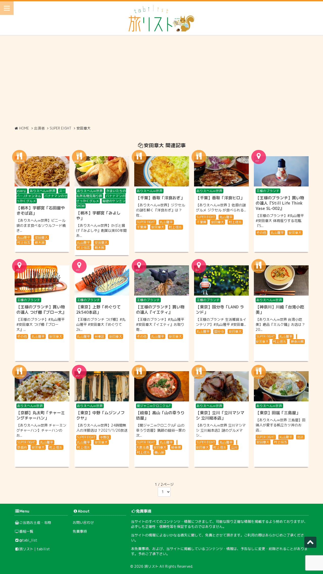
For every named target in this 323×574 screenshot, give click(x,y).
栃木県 (40, 242)
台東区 (99, 336)
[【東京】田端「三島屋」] (281, 386)
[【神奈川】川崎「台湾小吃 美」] (281, 280)
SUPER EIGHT (146, 222)
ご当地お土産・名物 (35, 522)
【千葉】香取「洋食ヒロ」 (220, 198)
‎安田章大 (41, 237)
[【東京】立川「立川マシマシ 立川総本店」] (221, 386)
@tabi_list (28, 540)
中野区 (105, 437)
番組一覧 (26, 531)
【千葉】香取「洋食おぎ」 (160, 198)
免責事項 (80, 531)
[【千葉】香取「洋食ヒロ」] (221, 171)
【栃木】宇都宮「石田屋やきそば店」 (40, 210)
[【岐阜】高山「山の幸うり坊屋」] (161, 386)
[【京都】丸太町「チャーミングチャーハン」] (42, 386)
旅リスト (151, 566)
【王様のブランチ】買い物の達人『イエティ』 (160, 309)
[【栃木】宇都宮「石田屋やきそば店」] (42, 171)
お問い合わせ (83, 522)
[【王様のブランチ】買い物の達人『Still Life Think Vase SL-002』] (281, 171)
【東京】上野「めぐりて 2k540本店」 (98, 309)
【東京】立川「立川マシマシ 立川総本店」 (220, 415)
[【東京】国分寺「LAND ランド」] (221, 280)
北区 (300, 437)
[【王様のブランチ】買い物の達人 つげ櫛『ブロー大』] (42, 280)
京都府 (22, 447)
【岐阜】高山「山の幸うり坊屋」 (160, 415)
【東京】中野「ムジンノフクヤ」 (100, 415)
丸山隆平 (23, 237)
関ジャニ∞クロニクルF (154, 405)
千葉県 (142, 227)
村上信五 (23, 242)
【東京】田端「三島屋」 (278, 413)
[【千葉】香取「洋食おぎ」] (161, 171)
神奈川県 (297, 341)
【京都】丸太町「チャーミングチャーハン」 (40, 415)
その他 (261, 232)
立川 (234, 447)
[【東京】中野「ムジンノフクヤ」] (101, 386)
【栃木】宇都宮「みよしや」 (98, 215)
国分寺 (219, 331)
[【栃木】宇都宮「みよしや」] (101, 171)
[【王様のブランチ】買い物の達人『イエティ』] (161, 280)
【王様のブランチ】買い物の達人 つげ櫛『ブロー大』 (41, 309)
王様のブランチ (267, 190)
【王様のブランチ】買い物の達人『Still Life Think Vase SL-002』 (280, 203)
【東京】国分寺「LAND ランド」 (220, 309)
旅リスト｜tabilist (34, 549)
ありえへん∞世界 (43, 190)
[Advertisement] (161, 80)
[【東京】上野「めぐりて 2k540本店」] (101, 280)
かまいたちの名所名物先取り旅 (101, 193)
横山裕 (159, 452)
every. (21, 190)
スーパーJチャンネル (41, 193)
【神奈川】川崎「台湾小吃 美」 (280, 309)
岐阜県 (176, 447)
